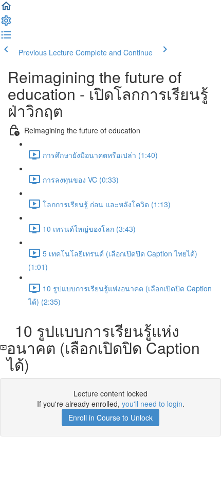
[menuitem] (6, 23)
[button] (6, 9)
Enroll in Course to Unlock (110, 417)
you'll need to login (152, 404)
